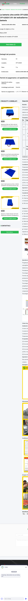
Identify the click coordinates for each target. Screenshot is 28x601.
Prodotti (22, 3)
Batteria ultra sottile (16, 9)
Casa (15, 3)
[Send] (26, 598)
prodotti (8, 9)
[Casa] (5, 3)
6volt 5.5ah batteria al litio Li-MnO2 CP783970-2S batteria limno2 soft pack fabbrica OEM (10, 185)
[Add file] (2, 598)
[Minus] (26, 567)
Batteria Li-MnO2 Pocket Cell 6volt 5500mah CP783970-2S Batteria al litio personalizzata (10, 215)
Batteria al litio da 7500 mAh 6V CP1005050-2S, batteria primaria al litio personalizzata (10, 126)
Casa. (3, 9)
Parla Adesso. (10, 44)
